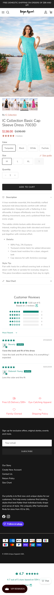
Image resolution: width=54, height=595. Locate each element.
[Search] (9, 12)
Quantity (6, 169)
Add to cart (27, 187)
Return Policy (8, 478)
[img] (8, 340)
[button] (14, 312)
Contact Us (7, 474)
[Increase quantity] (15, 175)
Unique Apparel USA (16, 554)
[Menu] (3, 12)
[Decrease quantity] (4, 175)
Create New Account (11, 469)
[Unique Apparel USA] (27, 12)
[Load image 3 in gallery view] (27, 57)
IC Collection (11, 114)
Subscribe (27, 451)
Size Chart (7, 482)
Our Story (6, 465)
